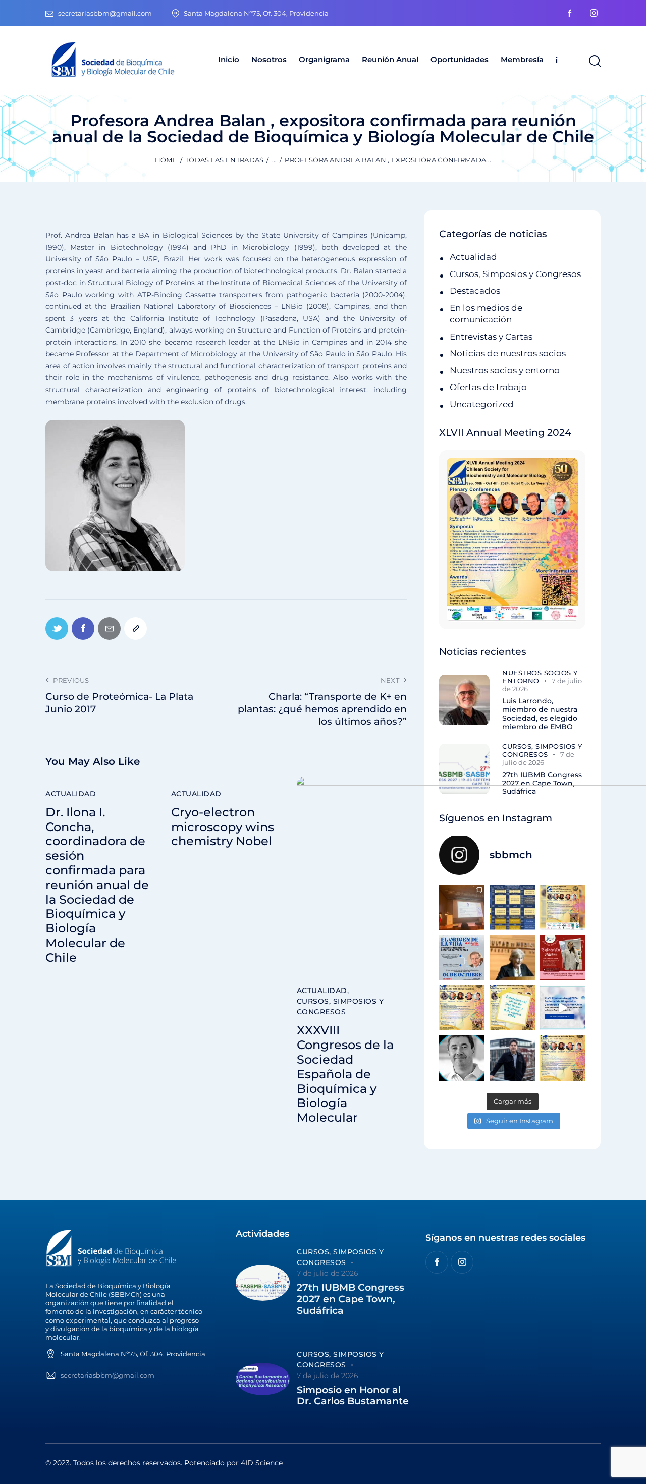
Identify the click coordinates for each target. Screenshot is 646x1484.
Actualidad (70, 793)
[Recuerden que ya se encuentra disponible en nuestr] (562, 1008)
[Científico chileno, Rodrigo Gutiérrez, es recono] (512, 1058)
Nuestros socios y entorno (505, 370)
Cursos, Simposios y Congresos (340, 1006)
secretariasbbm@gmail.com (107, 1375)
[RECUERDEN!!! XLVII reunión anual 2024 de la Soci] (461, 1008)
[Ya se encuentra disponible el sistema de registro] (562, 1058)
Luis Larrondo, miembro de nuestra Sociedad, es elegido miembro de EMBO (539, 714)
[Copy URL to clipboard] (135, 628)
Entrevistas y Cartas (491, 337)
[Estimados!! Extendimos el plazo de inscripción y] (512, 1008)
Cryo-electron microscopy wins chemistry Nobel (222, 827)
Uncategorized (482, 404)
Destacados (475, 291)
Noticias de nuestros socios (508, 353)
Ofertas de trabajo (488, 387)
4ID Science (262, 1462)
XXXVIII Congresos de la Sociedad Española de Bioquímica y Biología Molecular (345, 1074)
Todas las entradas (224, 160)
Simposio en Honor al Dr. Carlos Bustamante (353, 1396)
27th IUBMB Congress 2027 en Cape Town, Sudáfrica (350, 1299)
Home (166, 160)
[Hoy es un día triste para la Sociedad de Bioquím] (461, 1058)
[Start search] (594, 61)
